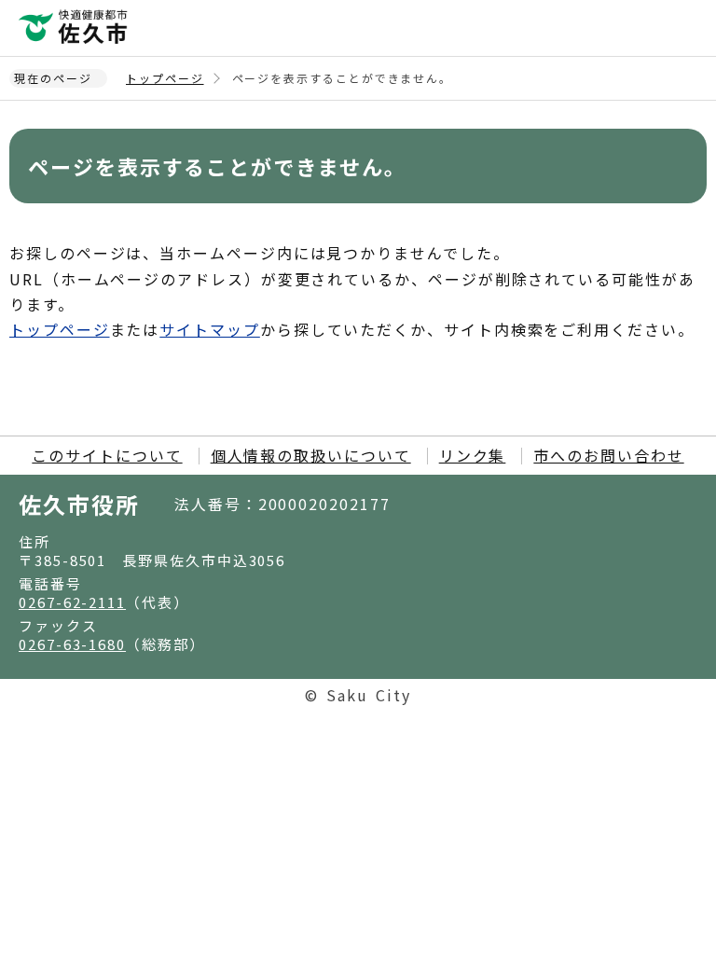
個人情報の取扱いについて (311, 455)
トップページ (165, 78)
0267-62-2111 (72, 602)
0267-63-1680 (72, 644)
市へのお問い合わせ (608, 455)
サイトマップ (209, 329)
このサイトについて (107, 455)
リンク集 (472, 455)
